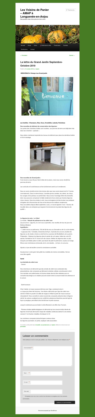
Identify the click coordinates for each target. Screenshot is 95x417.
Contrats (65, 45)
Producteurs (57, 45)
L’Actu (35, 45)
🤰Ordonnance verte (45, 45)
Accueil (23, 45)
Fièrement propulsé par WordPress (47, 410)
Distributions (24, 49)
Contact (32, 49)
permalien (23, 326)
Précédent (23, 55)
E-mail (27, 382)
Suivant (72, 55)
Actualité (37, 325)
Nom (27, 373)
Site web (26, 391)
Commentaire (28, 347)
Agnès (37, 69)
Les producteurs (45, 325)
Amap (29, 45)
